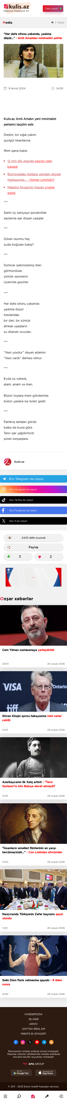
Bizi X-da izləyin (18, 521)
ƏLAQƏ (34, 1019)
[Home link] (33, 1096)
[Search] (19, 1096)
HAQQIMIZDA (33, 1014)
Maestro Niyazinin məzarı (31, 190)
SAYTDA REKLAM (33, 1028)
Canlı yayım (51, 8)
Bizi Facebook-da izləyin (23, 510)
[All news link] (61, 1096)
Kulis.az (19, 461)
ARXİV (33, 1023)
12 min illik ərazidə (29, 163)
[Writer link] (47, 1096)
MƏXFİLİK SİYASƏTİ (33, 1033)
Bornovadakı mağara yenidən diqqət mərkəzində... (34, 177)
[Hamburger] (5, 1096)
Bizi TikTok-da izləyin (21, 500)
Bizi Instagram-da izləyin (23, 489)
